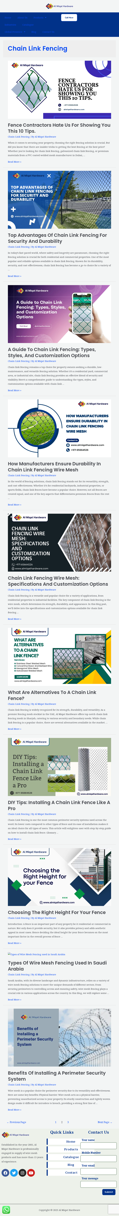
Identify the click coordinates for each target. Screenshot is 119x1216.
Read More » (14, 161)
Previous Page (16, 1122)
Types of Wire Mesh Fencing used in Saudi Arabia (57, 966)
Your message (90, 1178)
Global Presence (13, 31)
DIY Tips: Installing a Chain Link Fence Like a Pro (59, 805)
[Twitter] (14, 1173)
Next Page (105, 1122)
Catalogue (28, 24)
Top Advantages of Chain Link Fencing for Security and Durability (57, 238)
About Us (22, 17)
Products (38, 17)
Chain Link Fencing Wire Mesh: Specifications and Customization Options (58, 581)
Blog (33, 31)
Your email (88, 1165)
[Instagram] (22, 1173)
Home (8, 17)
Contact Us (48, 31)
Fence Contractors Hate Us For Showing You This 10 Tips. (59, 128)
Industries (10, 24)
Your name (88, 1140)
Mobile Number (91, 1152)
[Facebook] (5, 1173)
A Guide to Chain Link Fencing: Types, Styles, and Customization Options (52, 352)
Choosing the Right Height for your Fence (57, 912)
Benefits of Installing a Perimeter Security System (57, 1076)
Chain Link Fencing (19, 136)
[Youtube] (31, 1173)
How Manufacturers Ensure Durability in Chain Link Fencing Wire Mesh (54, 466)
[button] (69, 17)
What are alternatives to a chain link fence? (52, 695)
